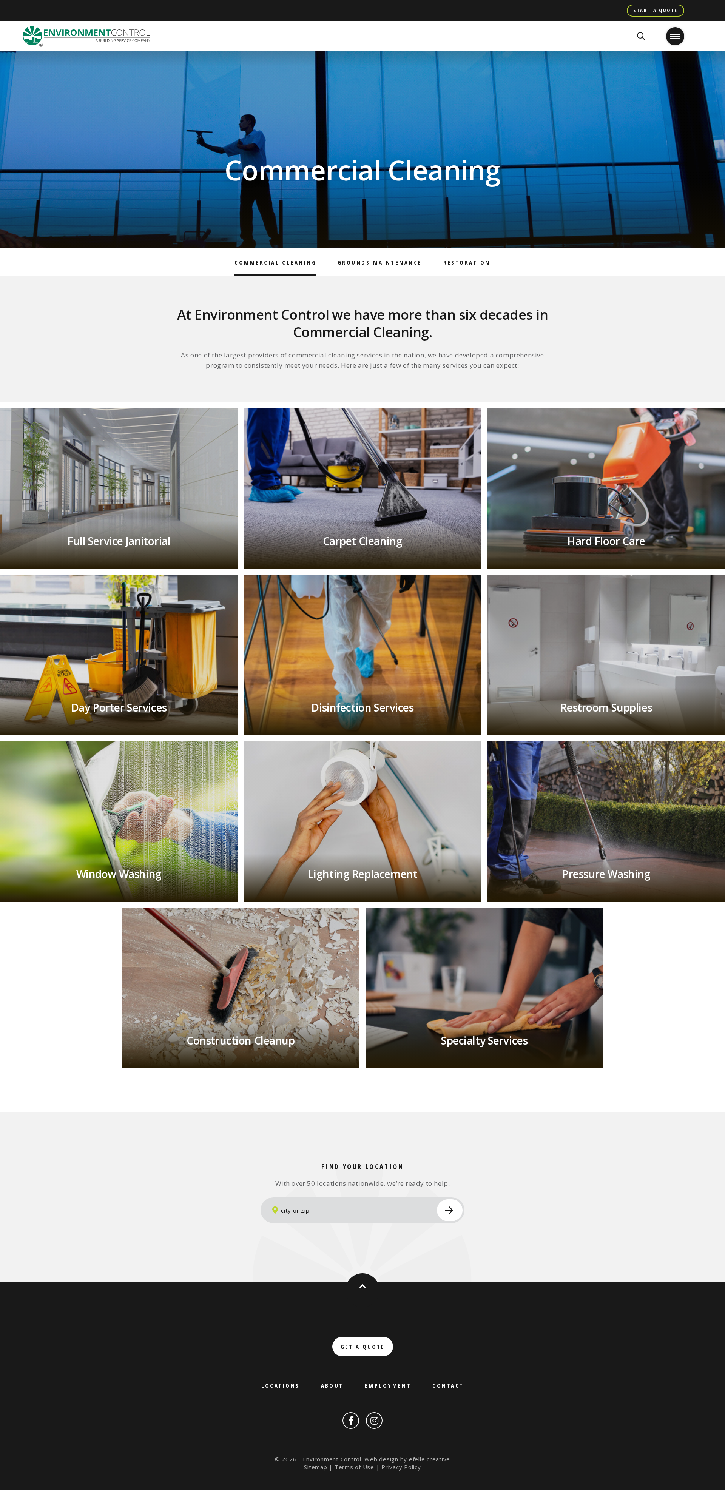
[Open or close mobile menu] (675, 36)
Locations (280, 1385)
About (332, 1385)
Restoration (467, 262)
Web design (381, 1459)
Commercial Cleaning (275, 262)
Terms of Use (354, 1467)
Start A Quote (655, 10)
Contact (448, 1385)
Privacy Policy (401, 1467)
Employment (388, 1385)
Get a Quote (363, 1346)
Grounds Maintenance (380, 262)
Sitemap (315, 1467)
